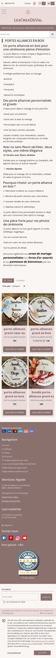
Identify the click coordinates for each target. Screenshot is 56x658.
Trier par (6, 286)
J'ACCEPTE (42, 653)
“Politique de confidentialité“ (31, 643)
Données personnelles (11, 501)
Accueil (6, 445)
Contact (27, 3)
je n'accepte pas (14, 653)
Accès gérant (47, 613)
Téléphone (8, 525)
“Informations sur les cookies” (43, 641)
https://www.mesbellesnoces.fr (15, 471)
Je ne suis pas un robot (16, 602)
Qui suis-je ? (8, 456)
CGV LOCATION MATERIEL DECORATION (19, 464)
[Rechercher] (52, 34)
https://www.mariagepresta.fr (15, 468)
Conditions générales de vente (15, 460)
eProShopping (7, 613)
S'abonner (46, 597)
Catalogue (7, 449)
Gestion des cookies (10, 497)
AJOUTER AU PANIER (14, 349)
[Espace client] (34, 3)
